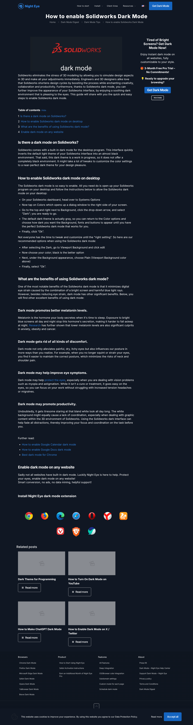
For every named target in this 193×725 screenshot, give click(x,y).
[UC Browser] (123, 516)
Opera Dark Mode (27, 684)
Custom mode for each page (111, 684)
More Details (158, 98)
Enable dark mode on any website (42, 132)
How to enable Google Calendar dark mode (49, 444)
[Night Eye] (29, 6)
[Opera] (92, 516)
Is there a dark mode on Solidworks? (43, 116)
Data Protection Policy (126, 716)
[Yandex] (108, 516)
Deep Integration (106, 668)
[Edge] (60, 516)
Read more (156, 716)
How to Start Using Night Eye (71, 663)
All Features (104, 663)
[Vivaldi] (60, 532)
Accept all (172, 716)
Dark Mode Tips (92, 22)
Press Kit (143, 663)
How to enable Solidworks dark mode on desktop (52, 121)
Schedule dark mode (108, 689)
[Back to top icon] (96, 706)
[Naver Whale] (92, 532)
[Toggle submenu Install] (102, 6)
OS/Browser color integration (111, 673)
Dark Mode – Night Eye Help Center (154, 668)
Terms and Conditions (148, 684)
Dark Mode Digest (70, 22)
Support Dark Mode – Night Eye (153, 673)
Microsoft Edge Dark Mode (31, 673)
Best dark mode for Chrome (39, 454)
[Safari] (76, 516)
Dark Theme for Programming (37, 579)
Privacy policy (145, 679)
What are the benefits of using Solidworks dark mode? (55, 126)
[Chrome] (29, 516)
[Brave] (76, 532)
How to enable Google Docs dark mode (46, 449)
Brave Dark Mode (26, 694)
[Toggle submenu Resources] (135, 6)
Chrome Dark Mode (27, 663)
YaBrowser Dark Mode (29, 689)
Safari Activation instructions (71, 668)
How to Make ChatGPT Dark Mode (40, 629)
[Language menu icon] (144, 6)
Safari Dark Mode (26, 679)
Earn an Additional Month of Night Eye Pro (75, 674)
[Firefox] (45, 516)
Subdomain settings (107, 679)
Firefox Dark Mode (27, 668)
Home (53, 22)
